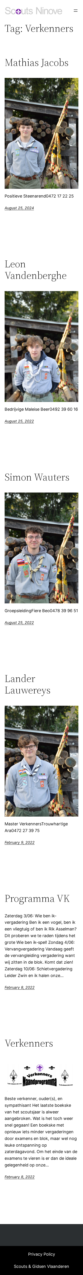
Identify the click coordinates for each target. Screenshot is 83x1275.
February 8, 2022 (20, 987)
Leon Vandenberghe (36, 269)
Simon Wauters (37, 477)
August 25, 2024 (19, 208)
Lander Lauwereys (27, 684)
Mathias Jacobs (36, 62)
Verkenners (29, 1043)
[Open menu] (75, 10)
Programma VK (37, 898)
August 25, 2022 (19, 421)
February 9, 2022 (20, 842)
